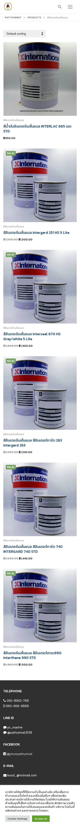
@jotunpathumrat (19, 753)
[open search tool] (60, 7)
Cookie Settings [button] (17, 819)
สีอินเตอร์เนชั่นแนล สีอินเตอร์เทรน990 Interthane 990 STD (32, 655)
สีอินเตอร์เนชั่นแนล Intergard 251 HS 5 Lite (36, 232)
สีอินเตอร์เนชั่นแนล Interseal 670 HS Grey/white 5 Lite (32, 336)
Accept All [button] (40, 819)
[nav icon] (70, 6)
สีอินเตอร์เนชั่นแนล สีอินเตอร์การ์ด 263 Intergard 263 (32, 443)
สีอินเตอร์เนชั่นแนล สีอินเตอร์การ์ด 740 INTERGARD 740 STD (33, 549)
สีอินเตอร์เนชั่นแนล (13, 120)
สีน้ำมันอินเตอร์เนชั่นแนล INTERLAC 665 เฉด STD (37, 129)
